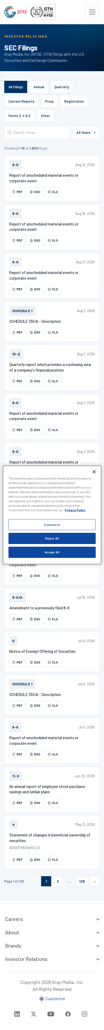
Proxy (49, 101)
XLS (55, 192)
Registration (74, 101)
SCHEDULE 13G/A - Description (35, 321)
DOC (37, 192)
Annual (39, 87)
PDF (19, 192)
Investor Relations (26, 959)
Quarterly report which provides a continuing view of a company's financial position (50, 367)
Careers (14, 919)
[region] (52, 515)
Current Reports (21, 101)
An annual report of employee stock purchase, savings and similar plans (47, 789)
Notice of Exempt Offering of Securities (42, 651)
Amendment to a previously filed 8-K (39, 607)
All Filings (16, 87)
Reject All (52, 538)
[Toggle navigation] (92, 12)
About (12, 932)
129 (82, 881)
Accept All (52, 552)
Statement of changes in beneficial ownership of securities (49, 837)
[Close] (94, 472)
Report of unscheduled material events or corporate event (43, 178)
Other (45, 116)
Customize (52, 524)
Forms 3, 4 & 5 (19, 116)
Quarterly (62, 87)
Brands (13, 945)
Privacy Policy (75, 510)
